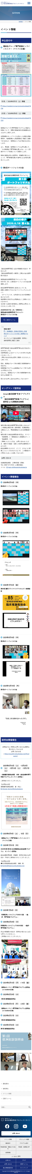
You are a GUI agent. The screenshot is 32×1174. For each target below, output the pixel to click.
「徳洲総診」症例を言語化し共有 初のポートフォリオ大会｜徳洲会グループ (16, 333)
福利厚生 (6, 1088)
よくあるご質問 (16, 1156)
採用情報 (8, 1152)
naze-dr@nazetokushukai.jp (17, 467)
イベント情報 (7, 1093)
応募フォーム (7, 1098)
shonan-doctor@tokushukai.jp (12, 789)
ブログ (24, 1160)
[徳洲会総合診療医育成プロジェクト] (12, 3)
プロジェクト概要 (24, 1139)
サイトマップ (24, 1167)
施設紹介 (8, 1143)
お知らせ (8, 1160)
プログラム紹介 (24, 1143)
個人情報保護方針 (8, 1167)
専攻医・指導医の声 (24, 1147)
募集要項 (6, 1084)
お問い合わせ (16, 1133)
